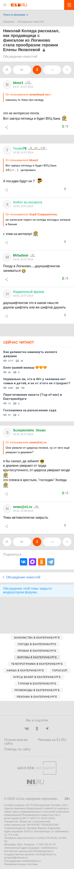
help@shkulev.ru (31, 861)
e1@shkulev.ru (49, 847)
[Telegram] (50, 561)
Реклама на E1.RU (52, 740)
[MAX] (32, 561)
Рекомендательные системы (21, 864)
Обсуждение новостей (30, 21)
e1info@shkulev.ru (45, 854)
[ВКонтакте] (23, 561)
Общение (8, 21)
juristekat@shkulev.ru (16, 857)
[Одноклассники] (41, 561)
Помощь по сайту (17, 749)
